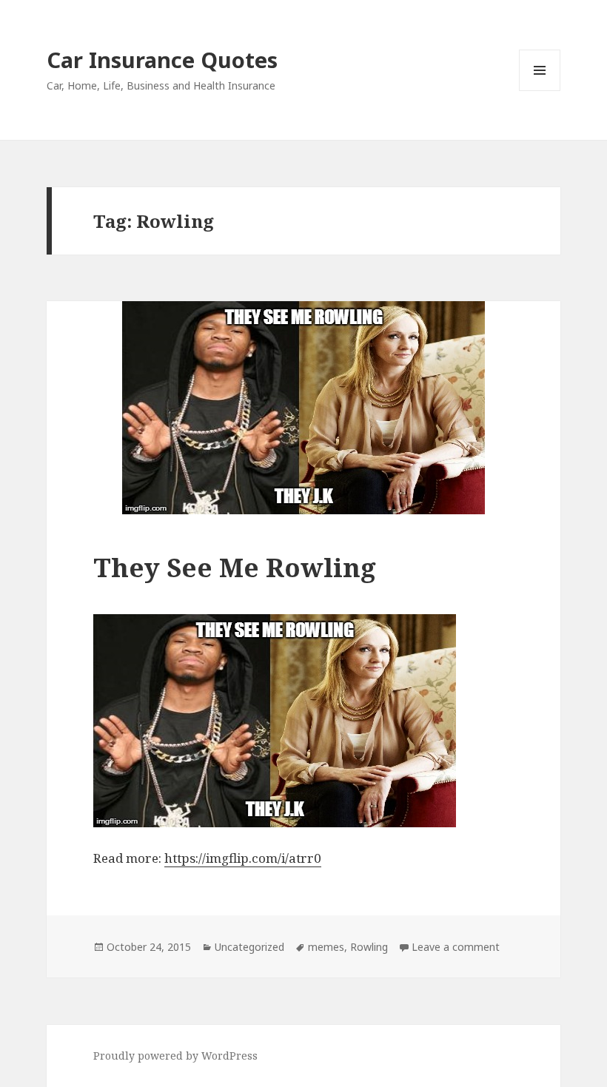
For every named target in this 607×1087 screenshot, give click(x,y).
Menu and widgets (540, 90)
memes (326, 947)
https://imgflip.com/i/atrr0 (242, 857)
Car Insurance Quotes (162, 59)
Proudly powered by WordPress (175, 1056)
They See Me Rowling (234, 567)
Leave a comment (456, 947)
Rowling (369, 947)
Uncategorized (249, 947)
